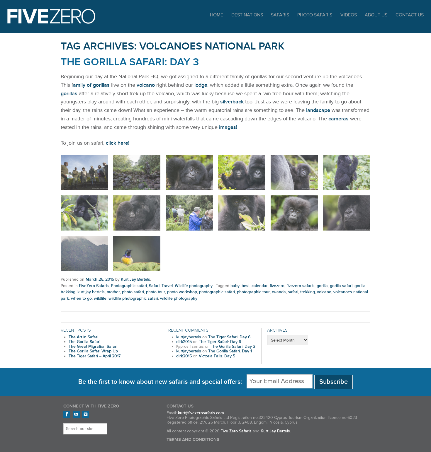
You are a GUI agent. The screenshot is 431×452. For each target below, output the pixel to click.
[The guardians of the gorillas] (136, 172)
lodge (200, 85)
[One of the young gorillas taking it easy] (189, 172)
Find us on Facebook (66, 414)
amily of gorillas (91, 85)
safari (293, 292)
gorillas (69, 93)
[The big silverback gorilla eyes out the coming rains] (346, 213)
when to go (81, 298)
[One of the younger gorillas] (241, 213)
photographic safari (217, 292)
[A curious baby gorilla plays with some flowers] (241, 172)
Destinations (247, 15)
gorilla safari (341, 286)
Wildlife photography (194, 286)
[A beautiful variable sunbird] (136, 253)
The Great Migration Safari (93, 346)
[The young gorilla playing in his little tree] (84, 213)
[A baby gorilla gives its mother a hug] (136, 213)
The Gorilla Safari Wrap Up (93, 351)
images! (228, 127)
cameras (338, 118)
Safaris (280, 15)
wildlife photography (178, 298)
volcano (146, 85)
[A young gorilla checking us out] (294, 213)
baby (235, 286)
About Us (376, 15)
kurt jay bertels (91, 292)
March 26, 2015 (100, 279)
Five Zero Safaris (51, 16)
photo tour (155, 292)
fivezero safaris (300, 286)
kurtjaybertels (188, 337)
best (246, 286)
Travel (167, 286)
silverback (232, 101)
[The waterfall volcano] (84, 253)
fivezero (277, 286)
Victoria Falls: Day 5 (217, 356)
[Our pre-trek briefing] (84, 172)
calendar (260, 286)
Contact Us (410, 15)
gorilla (322, 286)
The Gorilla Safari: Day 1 (230, 351)
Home (216, 15)
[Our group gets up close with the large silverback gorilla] (189, 213)
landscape (318, 110)
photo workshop (182, 292)
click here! (117, 143)
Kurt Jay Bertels (135, 279)
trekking (307, 292)
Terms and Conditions (193, 439)
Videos (348, 15)
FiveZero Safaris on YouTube (76, 414)
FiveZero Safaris (94, 286)
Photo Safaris (314, 15)
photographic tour (253, 292)
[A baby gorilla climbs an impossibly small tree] (346, 172)
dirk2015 (184, 342)
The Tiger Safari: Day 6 (229, 337)
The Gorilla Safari (84, 342)
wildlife (100, 298)
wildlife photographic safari (133, 298)
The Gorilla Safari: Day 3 (130, 62)
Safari (154, 286)
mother (113, 292)
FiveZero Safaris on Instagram (85, 414)
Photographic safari (129, 286)
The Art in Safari (83, 337)
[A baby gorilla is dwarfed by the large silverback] (294, 172)
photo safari (133, 292)
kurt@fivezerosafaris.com (201, 413)
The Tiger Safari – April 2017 (95, 356)
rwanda (279, 292)
